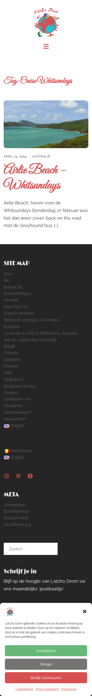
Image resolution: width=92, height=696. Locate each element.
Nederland (13, 379)
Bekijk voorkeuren (46, 678)
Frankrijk (11, 366)
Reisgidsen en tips (20, 386)
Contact (11, 392)
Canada (11, 353)
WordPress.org (17, 524)
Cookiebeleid (24, 689)
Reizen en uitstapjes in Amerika (31, 320)
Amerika (11, 300)
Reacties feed (16, 518)
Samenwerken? (18, 412)
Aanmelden (14, 505)
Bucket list (13, 287)
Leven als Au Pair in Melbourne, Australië (41, 333)
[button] (84, 611)
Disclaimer (13, 405)
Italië (8, 372)
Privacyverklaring (47, 689)
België (9, 346)
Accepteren (46, 651)
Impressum (69, 689)
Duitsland (12, 359)
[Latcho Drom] (46, 21)
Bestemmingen (17, 293)
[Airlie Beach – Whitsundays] (46, 124)
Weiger (46, 664)
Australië (41, 156)
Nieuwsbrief (14, 419)
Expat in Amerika (19, 313)
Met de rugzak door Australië (30, 340)
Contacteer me (17, 399)
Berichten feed (17, 511)
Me (6, 280)
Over (8, 273)
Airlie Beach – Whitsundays (35, 178)
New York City (16, 306)
